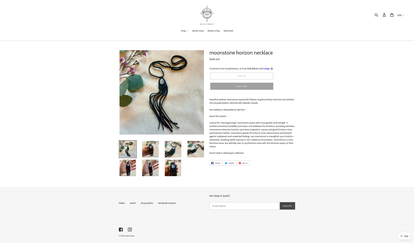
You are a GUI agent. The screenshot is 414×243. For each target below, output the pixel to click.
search (133, 203)
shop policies (147, 203)
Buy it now (242, 86)
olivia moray (129, 236)
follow (122, 203)
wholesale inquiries (167, 203)
